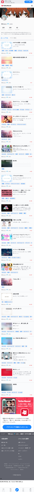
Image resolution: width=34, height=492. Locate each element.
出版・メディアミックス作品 (7, 450)
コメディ (20, 459)
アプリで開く (29, 1)
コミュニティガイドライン (25, 463)
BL (19, 453)
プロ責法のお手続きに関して (23, 467)
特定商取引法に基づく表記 (19, 465)
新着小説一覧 (4, 442)
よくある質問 (27, 465)
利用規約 (5, 463)
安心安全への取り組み (8, 465)
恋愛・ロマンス (21, 442)
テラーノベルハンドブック (14, 463)
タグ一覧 (3, 445)
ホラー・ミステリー (22, 450)
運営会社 (21, 469)
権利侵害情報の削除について (11, 467)
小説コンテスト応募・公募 (7, 448)
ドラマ (19, 456)
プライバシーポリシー (15, 469)
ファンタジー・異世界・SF (24, 448)
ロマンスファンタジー (23, 445)
